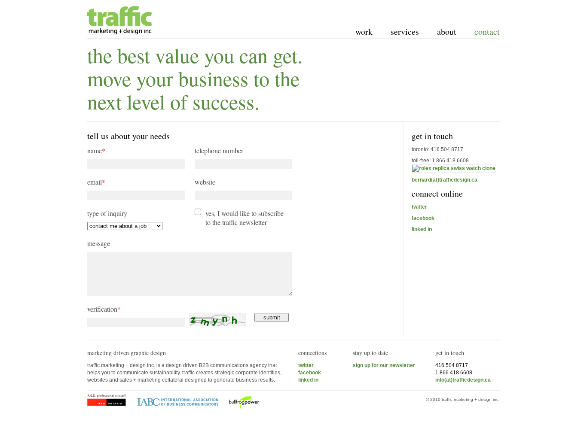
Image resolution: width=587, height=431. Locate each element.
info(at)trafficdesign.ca (463, 380)
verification (104, 308)
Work (364, 31)
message (98, 243)
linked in (422, 229)
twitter (419, 207)
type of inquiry (107, 213)
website (205, 181)
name (96, 150)
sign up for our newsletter (384, 365)
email (96, 181)
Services (405, 31)
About (446, 31)
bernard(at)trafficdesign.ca (444, 180)
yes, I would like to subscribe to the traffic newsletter (244, 218)
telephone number (219, 150)
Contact (487, 31)
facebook (423, 218)
